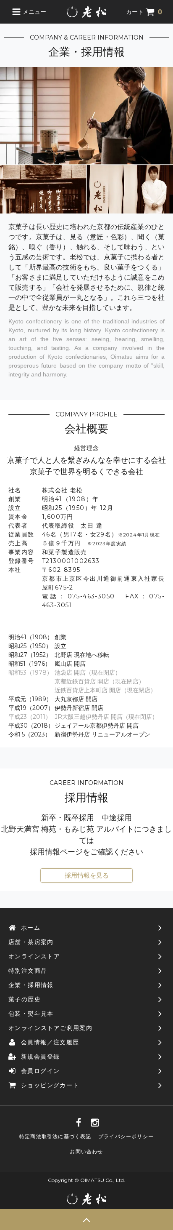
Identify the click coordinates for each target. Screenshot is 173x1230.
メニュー (33, 11)
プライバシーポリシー (126, 1136)
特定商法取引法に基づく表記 (55, 1136)
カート (144, 12)
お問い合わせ (86, 1152)
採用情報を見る (87, 875)
